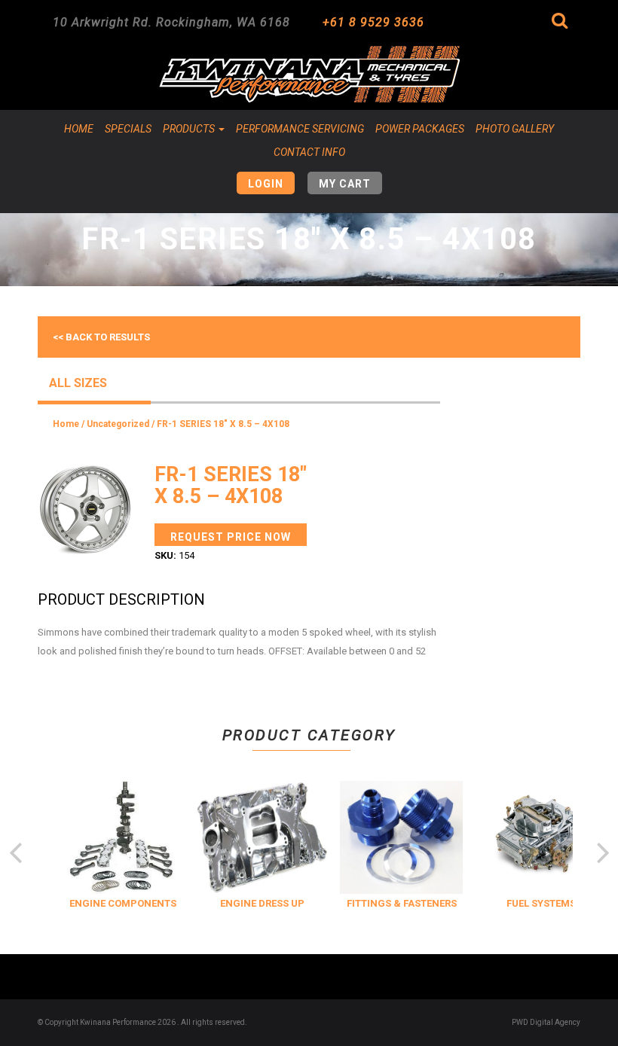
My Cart (345, 184)
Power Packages (419, 129)
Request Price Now (230, 537)
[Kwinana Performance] (309, 74)
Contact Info (309, 152)
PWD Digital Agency (546, 1022)
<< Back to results (101, 337)
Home (78, 129)
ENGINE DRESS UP (258, 903)
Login (265, 184)
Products (190, 129)
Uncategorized (118, 424)
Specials (128, 129)
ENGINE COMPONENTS (118, 903)
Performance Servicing (300, 129)
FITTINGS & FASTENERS (397, 903)
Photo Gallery (515, 129)
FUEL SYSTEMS (536, 903)
